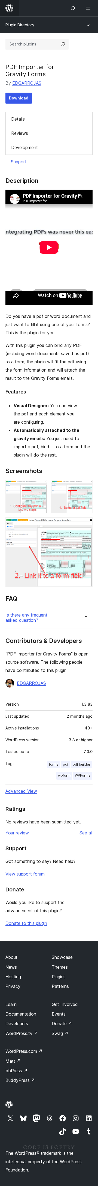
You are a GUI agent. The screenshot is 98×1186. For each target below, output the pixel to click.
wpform (64, 775)
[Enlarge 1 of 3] (39, 487)
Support (19, 161)
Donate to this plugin (26, 923)
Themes (60, 967)
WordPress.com (23, 1051)
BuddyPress (20, 1080)
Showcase (62, 957)
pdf (65, 764)
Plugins (59, 976)
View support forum (25, 874)
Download (18, 98)
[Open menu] (89, 8)
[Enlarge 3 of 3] (85, 525)
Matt (13, 1061)
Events (59, 1014)
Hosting (13, 976)
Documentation (20, 1014)
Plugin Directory (19, 24)
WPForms (82, 775)
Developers (16, 1023)
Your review (17, 833)
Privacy (12, 986)
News (11, 967)
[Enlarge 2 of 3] (85, 487)
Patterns (60, 986)
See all (86, 833)
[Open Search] (73, 8)
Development (24, 147)
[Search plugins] (63, 44)
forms (54, 764)
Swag (60, 1033)
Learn (11, 1004)
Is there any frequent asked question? (26, 617)
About (11, 957)
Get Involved (65, 1004)
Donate (62, 1023)
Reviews (19, 133)
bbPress (16, 1070)
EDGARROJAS (26, 83)
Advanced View (21, 791)
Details (18, 119)
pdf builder (81, 764)
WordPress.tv (21, 1033)
